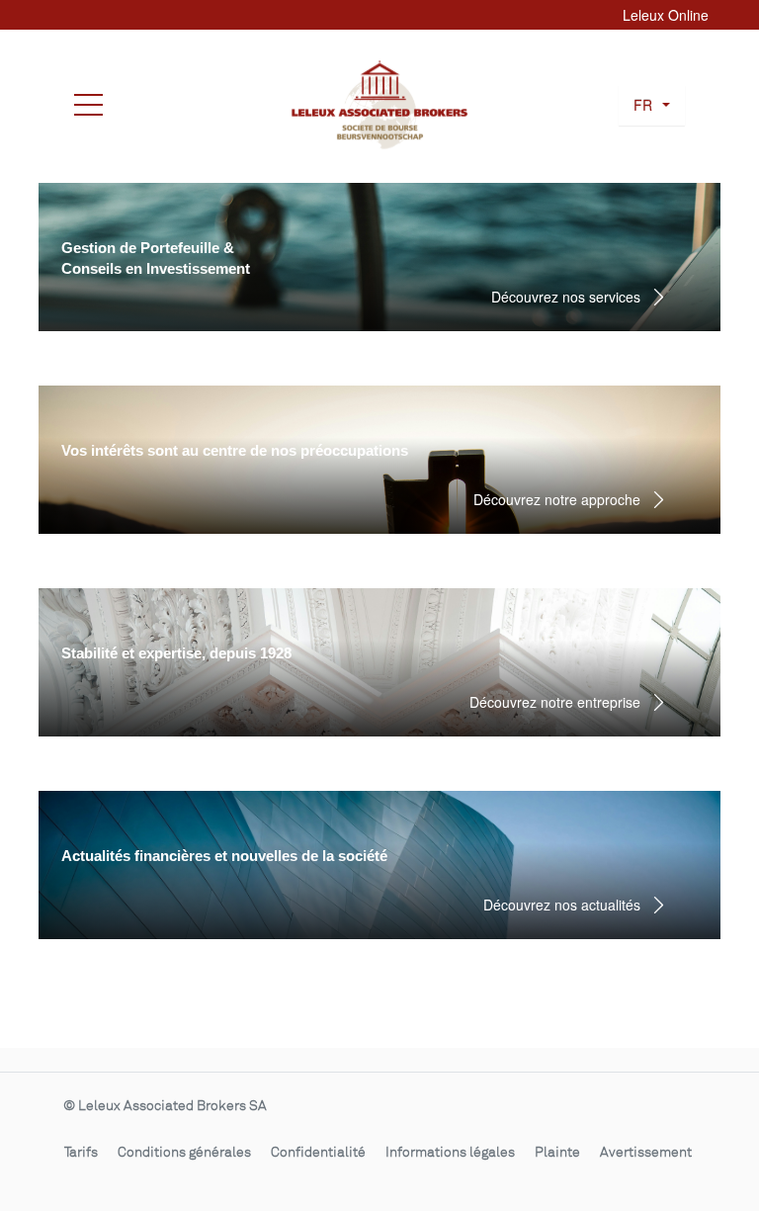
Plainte (557, 1152)
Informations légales (450, 1152)
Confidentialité (318, 1152)
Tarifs (81, 1152)
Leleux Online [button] (666, 15)
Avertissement (646, 1152)
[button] (652, 105)
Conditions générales (184, 1152)
